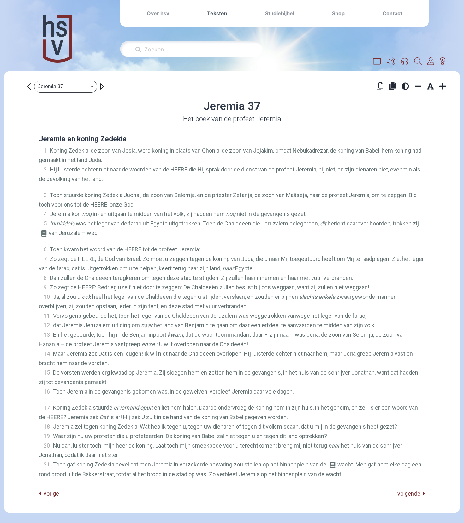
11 (47, 315)
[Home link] (57, 43)
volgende (410, 493)
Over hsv (158, 13)
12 (47, 325)
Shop (338, 13)
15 (47, 372)
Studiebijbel (279, 13)
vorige (50, 493)
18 (47, 426)
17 (47, 407)
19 (47, 436)
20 (47, 445)
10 (47, 296)
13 (47, 334)
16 (47, 391)
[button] (377, 61)
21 (47, 464)
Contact (392, 13)
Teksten (217, 13)
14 (47, 353)
